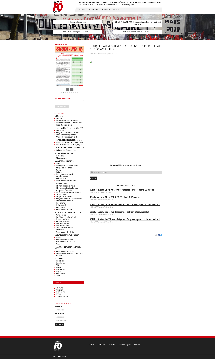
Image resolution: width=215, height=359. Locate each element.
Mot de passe (59, 314)
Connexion (59, 324)
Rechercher (62, 107)
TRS (106, 172)
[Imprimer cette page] (156, 236)
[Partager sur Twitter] (161, 236)
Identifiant (58, 307)
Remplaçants (98, 172)
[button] (61, 93)
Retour (94, 178)
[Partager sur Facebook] (159, 236)
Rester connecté (61, 321)
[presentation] (67, 89)
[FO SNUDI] (58, 350)
